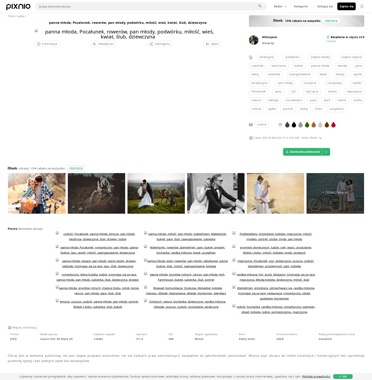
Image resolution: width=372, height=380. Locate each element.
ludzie (342, 100)
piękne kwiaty (320, 57)
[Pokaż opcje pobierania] (326, 152)
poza (313, 100)
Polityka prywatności (316, 376)
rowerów (257, 65)
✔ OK (343, 376)
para (358, 65)
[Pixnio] (18, 8)
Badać (278, 6)
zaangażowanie (300, 74)
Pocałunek (258, 91)
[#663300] (326, 124)
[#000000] (293, 124)
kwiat (323, 74)
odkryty (273, 100)
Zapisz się (346, 6)
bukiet (298, 65)
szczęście (310, 83)
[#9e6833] (313, 124)
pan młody (285, 83)
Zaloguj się (325, 6)
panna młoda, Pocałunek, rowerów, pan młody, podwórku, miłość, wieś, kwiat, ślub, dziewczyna (128, 22)
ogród (358, 74)
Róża (318, 109)
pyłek (272, 109)
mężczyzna (354, 91)
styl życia (312, 91)
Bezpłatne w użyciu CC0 (347, 37)
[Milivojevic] (253, 43)
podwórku (292, 57)
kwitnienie (279, 65)
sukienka (274, 74)
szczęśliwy (334, 83)
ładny (255, 74)
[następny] (216, 29)
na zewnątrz (294, 100)
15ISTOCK (76, 168)
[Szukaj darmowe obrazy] (260, 6)
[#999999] (300, 124)
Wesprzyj (268, 43)
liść (293, 91)
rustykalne (336, 109)
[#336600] (307, 124)
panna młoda (320, 65)
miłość (332, 91)
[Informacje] (320, 137)
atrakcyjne (267, 57)
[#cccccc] (320, 124)
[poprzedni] (39, 29)
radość (357, 83)
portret (288, 109)
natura (256, 100)
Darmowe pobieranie (305, 152)
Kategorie (301, 6)
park (327, 100)
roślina (256, 109)
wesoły (342, 65)
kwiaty (340, 74)
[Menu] (362, 6)
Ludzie (261, 124)
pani (278, 91)
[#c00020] (333, 124)
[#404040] (287, 124)
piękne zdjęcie (352, 57)
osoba (358, 100)
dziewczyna (259, 83)
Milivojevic (269, 37)
